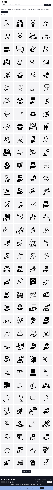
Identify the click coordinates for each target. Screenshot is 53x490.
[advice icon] (7, 23)
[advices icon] (33, 191)
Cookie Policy (21, 488)
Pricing (45, 1)
